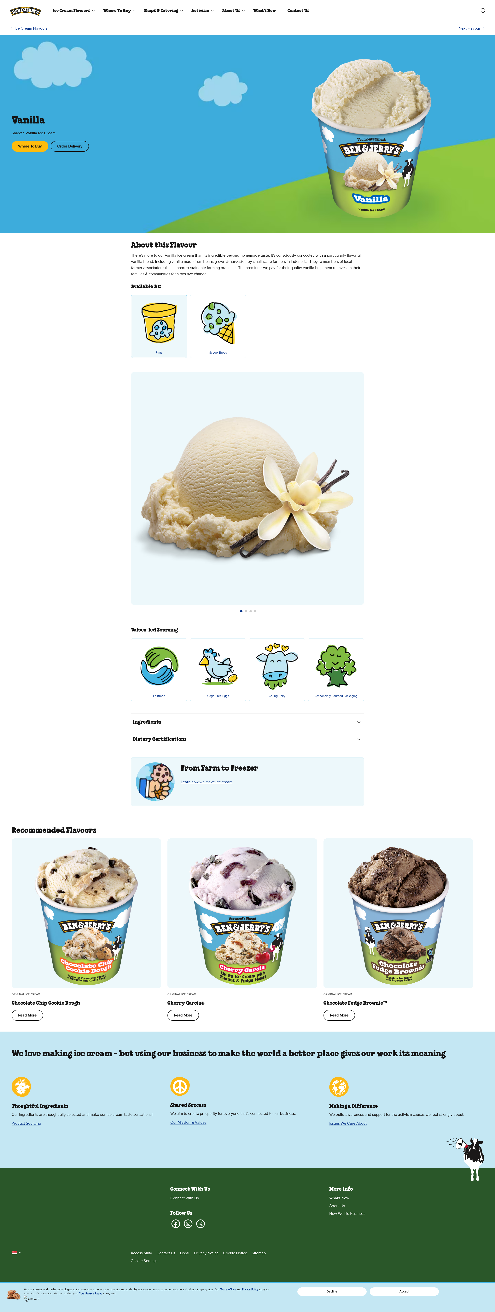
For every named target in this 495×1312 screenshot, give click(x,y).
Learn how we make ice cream (206, 782)
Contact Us (298, 11)
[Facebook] (175, 1223)
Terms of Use (228, 1289)
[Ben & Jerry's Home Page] (25, 11)
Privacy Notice (206, 1253)
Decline (332, 1291)
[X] (200, 1223)
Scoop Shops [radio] (218, 353)
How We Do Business (347, 1213)
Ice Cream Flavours (71, 11)
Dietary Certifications (160, 739)
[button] (241, 611)
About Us (231, 11)
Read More (27, 1015)
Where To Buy (117, 11)
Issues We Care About (348, 1123)
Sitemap (259, 1253)
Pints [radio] (159, 353)
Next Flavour (469, 28)
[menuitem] (72, 11)
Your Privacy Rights (90, 1293)
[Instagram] (188, 1223)
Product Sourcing (26, 1123)
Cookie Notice (235, 1253)
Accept (404, 1291)
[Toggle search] (483, 10)
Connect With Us (184, 1198)
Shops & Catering (161, 11)
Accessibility (141, 1253)
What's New (264, 11)
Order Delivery (69, 146)
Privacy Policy (250, 1289)
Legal (184, 1253)
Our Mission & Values (188, 1122)
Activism (200, 11)
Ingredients (147, 722)
